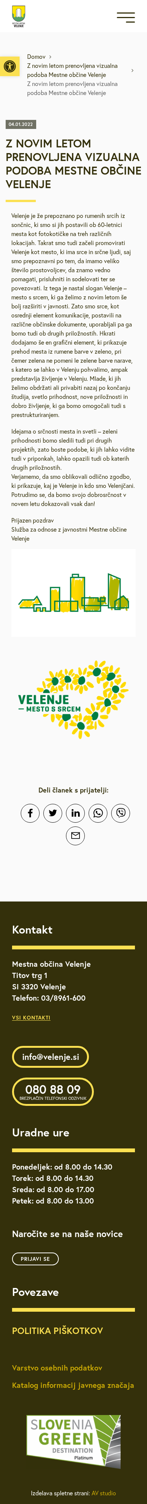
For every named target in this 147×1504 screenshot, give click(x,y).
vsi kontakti (31, 1017)
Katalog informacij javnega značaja (73, 1385)
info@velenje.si (50, 1056)
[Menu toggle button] (126, 19)
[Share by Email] (75, 835)
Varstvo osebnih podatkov (57, 1368)
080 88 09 (53, 1091)
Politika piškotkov (57, 1330)
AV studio (104, 1493)
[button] (10, 66)
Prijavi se (35, 1259)
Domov (36, 56)
